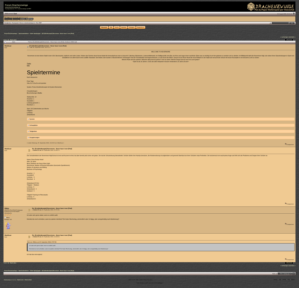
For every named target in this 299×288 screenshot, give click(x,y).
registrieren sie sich (23, 17)
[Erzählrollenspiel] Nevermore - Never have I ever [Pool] (47, 46)
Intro (28, 65)
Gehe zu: (274, 273)
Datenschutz (28, 279)
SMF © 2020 (139, 279)
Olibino (6, 208)
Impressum (20, 279)
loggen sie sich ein (11, 17)
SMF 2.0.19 (131, 279)
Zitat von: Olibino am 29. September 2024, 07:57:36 (41, 242)
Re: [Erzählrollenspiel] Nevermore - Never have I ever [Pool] (52, 149)
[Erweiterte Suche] (270, 23)
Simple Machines (147, 279)
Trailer (29, 63)
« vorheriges (284, 37)
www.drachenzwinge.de (12, 7)
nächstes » (292, 37)
